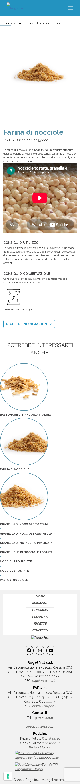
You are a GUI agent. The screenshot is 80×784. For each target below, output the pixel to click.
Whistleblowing (40, 747)
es (58, 738)
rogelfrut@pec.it (43, 680)
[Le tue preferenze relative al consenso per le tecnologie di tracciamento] (8, 776)
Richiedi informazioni (27, 324)
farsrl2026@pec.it (43, 706)
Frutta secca (25, 23)
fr (50, 738)
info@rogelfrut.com (40, 726)
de (54, 738)
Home (8, 23)
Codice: (9, 140)
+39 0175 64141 (42, 718)
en (46, 738)
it (43, 738)
